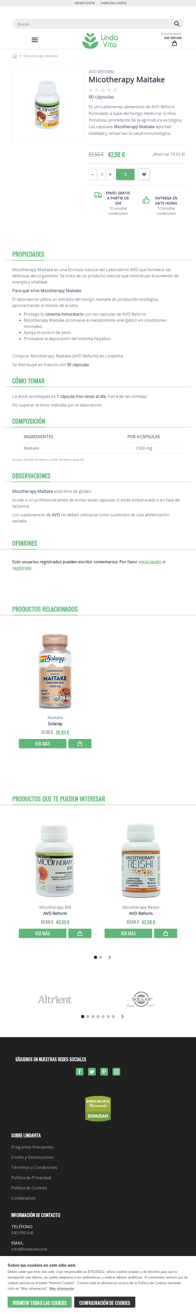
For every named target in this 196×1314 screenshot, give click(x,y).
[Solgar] (141, 999)
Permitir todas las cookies (40, 1302)
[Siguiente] (111, 957)
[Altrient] (54, 999)
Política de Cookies (29, 1188)
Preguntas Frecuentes (32, 1147)
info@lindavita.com (29, 1249)
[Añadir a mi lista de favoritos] (144, 174)
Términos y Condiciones (34, 1167)
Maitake (55, 717)
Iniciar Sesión (84, 3)
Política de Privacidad (31, 1177)
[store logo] (100, 41)
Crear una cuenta (113, 3)
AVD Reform (101, 72)
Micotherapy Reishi (140, 907)
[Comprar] (125, 174)
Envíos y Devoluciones (32, 1157)
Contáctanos (23, 1198)
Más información (62, 1289)
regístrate (21, 568)
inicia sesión (150, 562)
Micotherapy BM (55, 907)
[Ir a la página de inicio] (14, 55)
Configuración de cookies (104, 1302)
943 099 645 (173, 38)
